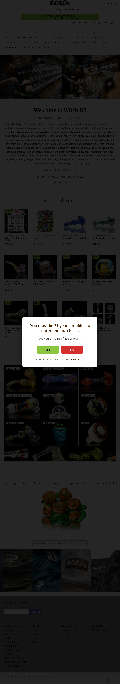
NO (72, 350)
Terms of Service (76, 359)
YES (48, 350)
